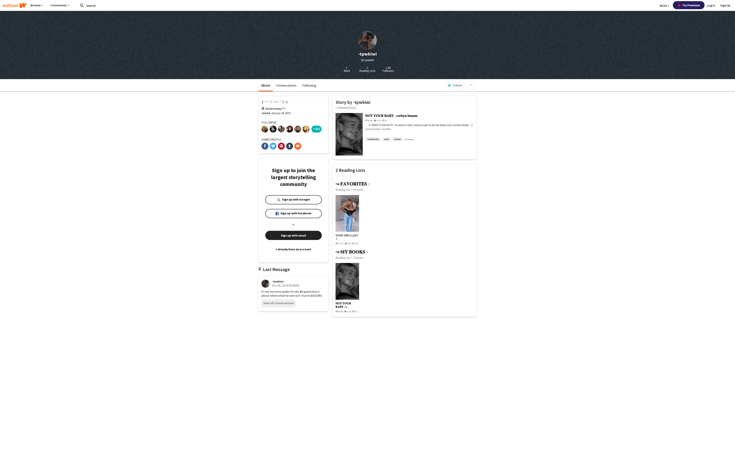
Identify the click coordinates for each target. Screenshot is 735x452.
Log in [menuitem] (711, 5)
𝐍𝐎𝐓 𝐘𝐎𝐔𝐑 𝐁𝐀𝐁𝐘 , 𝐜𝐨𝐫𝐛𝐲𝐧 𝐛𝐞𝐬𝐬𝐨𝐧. (391, 115)
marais (397, 139)
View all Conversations (278, 303)
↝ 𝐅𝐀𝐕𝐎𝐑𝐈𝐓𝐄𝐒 (351, 184)
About (265, 85)
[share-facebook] (264, 146)
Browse (36, 5)
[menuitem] (455, 85)
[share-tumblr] (289, 146)
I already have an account (293, 249)
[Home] (14, 5)
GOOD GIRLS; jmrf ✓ (347, 237)
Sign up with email (293, 235)
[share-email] (297, 146)
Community (59, 5)
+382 (316, 129)
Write (663, 5)
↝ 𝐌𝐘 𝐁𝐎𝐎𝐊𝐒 (350, 252)
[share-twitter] (273, 146)
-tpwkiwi (278, 281)
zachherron (373, 139)
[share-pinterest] (281, 146)
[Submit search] (82, 5)
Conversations (286, 85)
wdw (386, 139)
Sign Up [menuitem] (725, 5)
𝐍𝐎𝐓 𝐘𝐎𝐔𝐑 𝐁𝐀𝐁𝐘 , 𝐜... (343, 305)
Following (309, 85)
